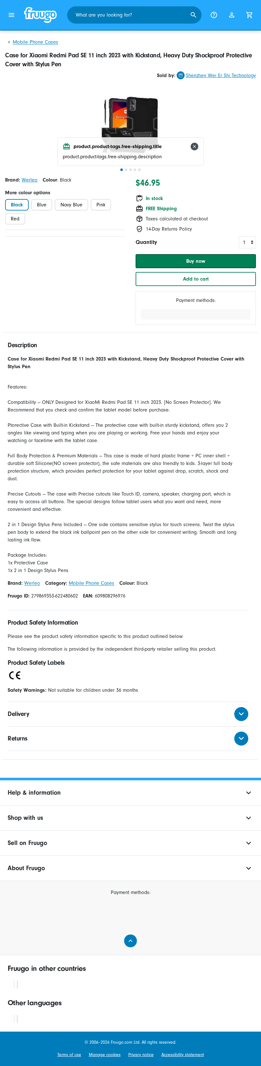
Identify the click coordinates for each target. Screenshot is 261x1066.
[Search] (193, 15)
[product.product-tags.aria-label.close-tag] (194, 146)
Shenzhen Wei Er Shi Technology (221, 75)
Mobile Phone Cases (35, 42)
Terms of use (69, 1054)
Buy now (195, 261)
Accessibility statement (182, 1054)
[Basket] (249, 15)
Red (15, 219)
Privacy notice (141, 1054)
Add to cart (196, 279)
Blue (41, 205)
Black (17, 205)
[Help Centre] (214, 15)
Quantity (146, 242)
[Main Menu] (11, 15)
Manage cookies (105, 1054)
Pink (100, 205)
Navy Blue (71, 205)
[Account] (231, 15)
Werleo (30, 180)
